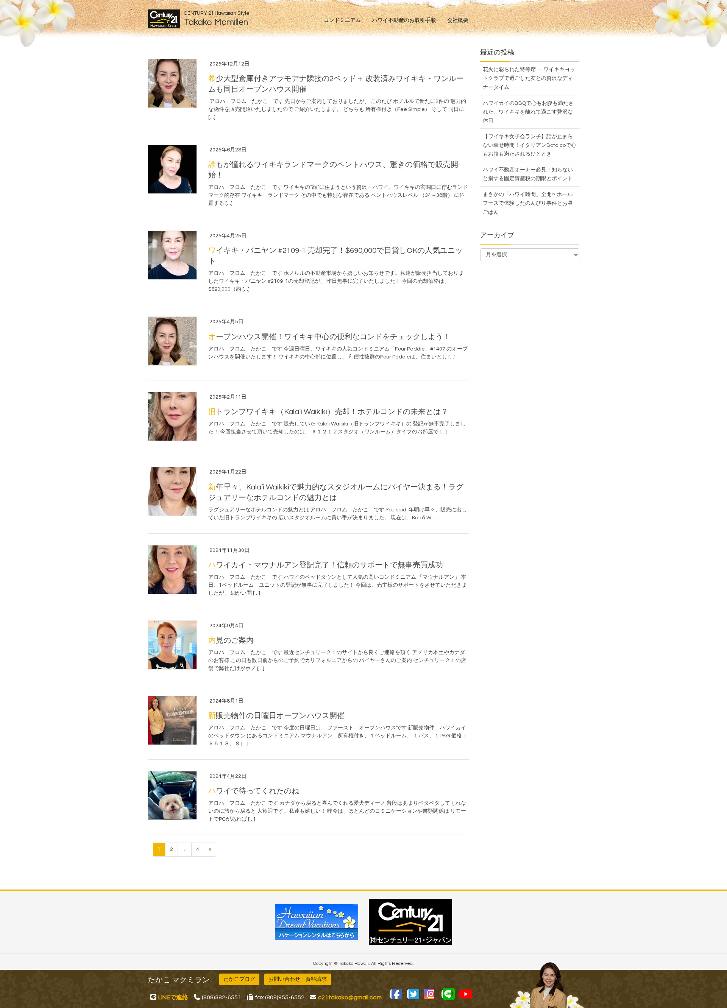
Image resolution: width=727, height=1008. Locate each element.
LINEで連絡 (173, 997)
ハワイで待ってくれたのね (253, 791)
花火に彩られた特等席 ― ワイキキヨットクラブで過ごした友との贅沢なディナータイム (529, 78)
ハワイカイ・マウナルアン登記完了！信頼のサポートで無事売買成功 (325, 565)
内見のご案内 (231, 640)
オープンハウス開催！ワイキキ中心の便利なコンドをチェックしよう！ (329, 337)
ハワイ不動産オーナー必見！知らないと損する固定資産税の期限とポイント (528, 174)
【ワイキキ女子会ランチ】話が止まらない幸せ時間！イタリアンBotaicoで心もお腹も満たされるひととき (529, 145)
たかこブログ (239, 979)
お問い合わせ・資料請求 (297, 979)
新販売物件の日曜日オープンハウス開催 (276, 716)
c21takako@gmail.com (350, 997)
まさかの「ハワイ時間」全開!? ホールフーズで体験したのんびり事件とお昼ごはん (528, 203)
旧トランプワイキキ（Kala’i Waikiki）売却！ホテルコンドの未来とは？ (328, 412)
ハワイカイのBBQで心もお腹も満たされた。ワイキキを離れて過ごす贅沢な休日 (528, 112)
